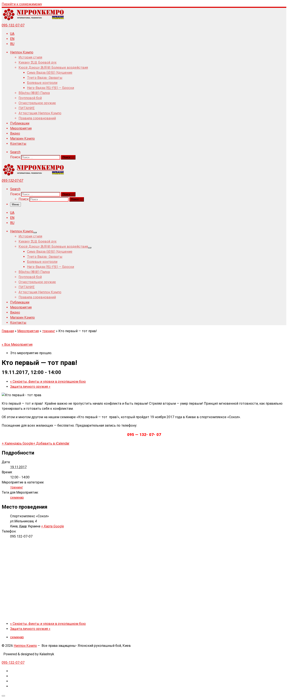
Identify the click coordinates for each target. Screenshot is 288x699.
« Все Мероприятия (17, 345)
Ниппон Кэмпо (25, 646)
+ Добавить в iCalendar (51, 443)
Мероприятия (28, 331)
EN (12, 39)
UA (12, 34)
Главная (8, 331)
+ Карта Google (52, 526)
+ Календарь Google (17, 443)
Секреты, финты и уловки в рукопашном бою (48, 382)
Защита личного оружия (30, 387)
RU (12, 44)
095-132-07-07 (13, 25)
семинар (17, 498)
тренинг (48, 331)
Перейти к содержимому (22, 4)
